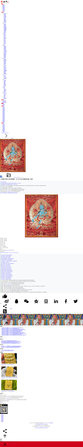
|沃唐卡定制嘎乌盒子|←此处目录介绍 (5, 262)
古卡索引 (4, 111)
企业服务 (4, 128)
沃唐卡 (3, 177)
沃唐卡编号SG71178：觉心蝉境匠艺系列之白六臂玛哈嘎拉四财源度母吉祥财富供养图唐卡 (11, 346)
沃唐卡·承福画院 (4, 102)
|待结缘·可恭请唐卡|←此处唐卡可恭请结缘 (5, 257)
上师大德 (4, 33)
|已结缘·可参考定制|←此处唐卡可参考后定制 (6, 256)
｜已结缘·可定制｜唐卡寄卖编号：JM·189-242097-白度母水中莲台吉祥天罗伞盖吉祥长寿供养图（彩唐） (13, 332)
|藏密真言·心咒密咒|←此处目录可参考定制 (5, 264)
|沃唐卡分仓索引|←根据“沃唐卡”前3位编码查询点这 (7, 275)
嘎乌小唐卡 (4, 92)
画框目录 (4, 105)
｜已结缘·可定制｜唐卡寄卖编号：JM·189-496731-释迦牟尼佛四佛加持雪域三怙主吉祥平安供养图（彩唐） (13, 329)
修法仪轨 (4, 121)
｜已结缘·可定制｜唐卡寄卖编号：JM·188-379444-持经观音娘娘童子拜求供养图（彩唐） (11, 334)
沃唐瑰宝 (4, 122)
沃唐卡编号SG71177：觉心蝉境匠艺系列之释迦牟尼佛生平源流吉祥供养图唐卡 (10, 347)
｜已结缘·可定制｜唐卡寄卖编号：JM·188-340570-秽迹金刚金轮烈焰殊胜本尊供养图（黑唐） (12, 330)
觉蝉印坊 (2, 103)
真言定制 (4, 7)
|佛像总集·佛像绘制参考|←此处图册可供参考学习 (6, 269)
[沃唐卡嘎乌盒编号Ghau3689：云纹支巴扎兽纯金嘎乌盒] (9, 363)
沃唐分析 (4, 106)
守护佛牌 (4, 9)
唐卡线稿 (4, 115)
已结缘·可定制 (4, 101)
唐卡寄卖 (15, 177)
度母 (3, 74)
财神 (3, 79)
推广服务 (4, 130)
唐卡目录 (2, 12)
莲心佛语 (4, 108)
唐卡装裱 (4, 126)
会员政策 (4, 124)
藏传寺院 (4, 119)
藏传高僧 (4, 120)
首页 (1, 3)
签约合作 (4, 127)
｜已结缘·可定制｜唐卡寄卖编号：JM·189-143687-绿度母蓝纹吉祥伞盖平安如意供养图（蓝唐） (12, 327)
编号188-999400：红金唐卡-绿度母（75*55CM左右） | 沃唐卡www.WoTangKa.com (9, 252)
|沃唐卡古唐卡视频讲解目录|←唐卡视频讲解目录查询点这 (7, 258)
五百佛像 (4, 113)
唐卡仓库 (2, 415)
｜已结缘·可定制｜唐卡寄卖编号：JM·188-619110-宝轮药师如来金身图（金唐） (10, 328)
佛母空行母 (4, 45)
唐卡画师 (4, 109)
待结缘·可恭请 (4, 100)
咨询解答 (4, 117)
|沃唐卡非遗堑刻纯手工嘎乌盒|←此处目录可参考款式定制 (7, 263)
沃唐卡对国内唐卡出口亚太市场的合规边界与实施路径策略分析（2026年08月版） (10, 341)
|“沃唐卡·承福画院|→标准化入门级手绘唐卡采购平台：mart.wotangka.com (9, 184)
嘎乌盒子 (4, 10)
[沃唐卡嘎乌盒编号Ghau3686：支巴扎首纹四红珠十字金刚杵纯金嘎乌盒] (9, 376)
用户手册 (4, 123)
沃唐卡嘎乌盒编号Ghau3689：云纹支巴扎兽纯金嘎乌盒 (7, 364)
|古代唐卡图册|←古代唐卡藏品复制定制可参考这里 (6, 270)
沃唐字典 (4, 11)
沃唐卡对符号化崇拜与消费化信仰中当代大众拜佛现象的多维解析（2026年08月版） (10, 343)
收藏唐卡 (4, 5)
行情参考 (4, 8)
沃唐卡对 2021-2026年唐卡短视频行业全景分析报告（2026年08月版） (9, 340)
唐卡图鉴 (4, 110)
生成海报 (11, 308)
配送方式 (4, 125)
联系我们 (2, 421)
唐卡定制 (2, 419)
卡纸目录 (4, 104)
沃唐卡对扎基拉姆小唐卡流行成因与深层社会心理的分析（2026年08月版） (9, 342)
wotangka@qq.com (9, 191)
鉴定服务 (4, 129)
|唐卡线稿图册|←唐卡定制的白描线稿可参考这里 (6, 276)
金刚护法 (4, 58)
